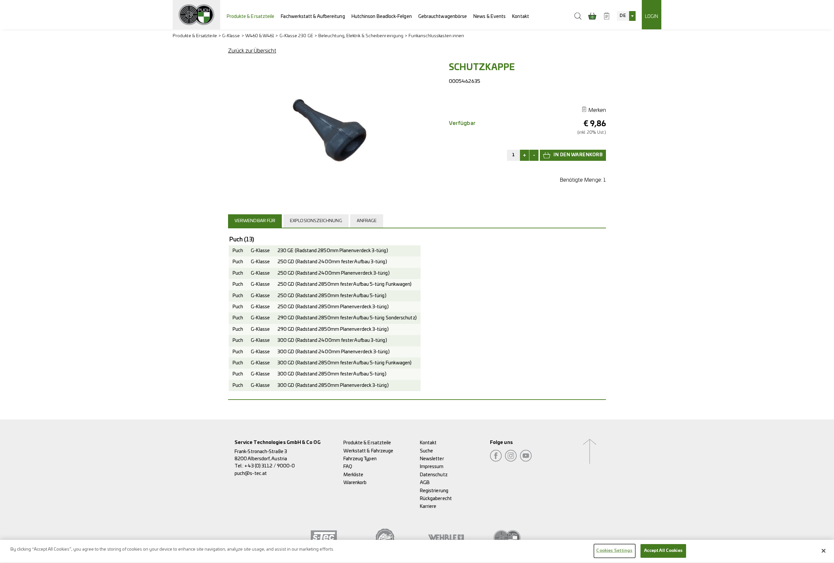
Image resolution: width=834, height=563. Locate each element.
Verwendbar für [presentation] (255, 221)
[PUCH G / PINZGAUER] (196, 14)
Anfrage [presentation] (367, 221)
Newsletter (432, 458)
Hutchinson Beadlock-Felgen (382, 16)
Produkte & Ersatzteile (251, 16)
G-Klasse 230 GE (296, 36)
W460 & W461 (259, 36)
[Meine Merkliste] (606, 16)
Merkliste (353, 474)
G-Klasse (231, 36)
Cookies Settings (614, 551)
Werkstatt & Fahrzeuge (368, 451)
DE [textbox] (623, 16)
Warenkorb (355, 482)
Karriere (428, 506)
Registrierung (434, 490)
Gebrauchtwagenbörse (442, 16)
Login (651, 16)
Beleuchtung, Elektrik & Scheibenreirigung (360, 36)
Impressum (432, 466)
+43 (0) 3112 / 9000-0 (269, 466)
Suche (426, 451)
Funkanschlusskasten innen (436, 36)
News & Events (489, 16)
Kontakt (520, 16)
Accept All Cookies (663, 551)
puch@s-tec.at (251, 473)
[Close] (823, 550)
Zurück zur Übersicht (252, 50)
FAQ (347, 466)
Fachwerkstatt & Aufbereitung (313, 16)
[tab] (255, 220)
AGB (425, 482)
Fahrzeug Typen (360, 458)
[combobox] (626, 16)
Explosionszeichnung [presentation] (316, 221)
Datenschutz (434, 474)
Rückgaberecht (436, 498)
